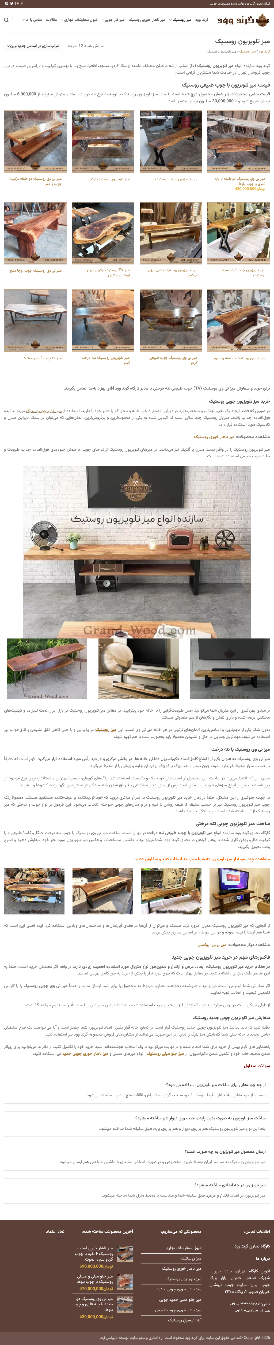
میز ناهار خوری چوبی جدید (85, 1054)
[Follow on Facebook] (22, 4)
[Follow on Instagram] (16, 4)
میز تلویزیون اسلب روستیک (176, 179)
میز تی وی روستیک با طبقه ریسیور (239, 358)
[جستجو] (6, 20)
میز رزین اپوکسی (211, 945)
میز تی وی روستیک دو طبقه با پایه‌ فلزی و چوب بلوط (239, 181)
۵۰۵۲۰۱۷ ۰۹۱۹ (246, 1311)
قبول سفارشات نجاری (81, 20)
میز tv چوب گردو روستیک (42, 358)
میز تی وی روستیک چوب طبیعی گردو (173, 360)
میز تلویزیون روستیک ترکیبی (108, 179)
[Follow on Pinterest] (6, 4)
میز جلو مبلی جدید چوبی (180, 1300)
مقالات (51, 20)
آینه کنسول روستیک (184, 1320)
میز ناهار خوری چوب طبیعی (178, 1310)
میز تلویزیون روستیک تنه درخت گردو (105, 360)
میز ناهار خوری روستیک (146, 20)
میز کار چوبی (115, 20)
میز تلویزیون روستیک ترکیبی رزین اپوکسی (172, 273)
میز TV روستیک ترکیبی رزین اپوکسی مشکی (108, 273)
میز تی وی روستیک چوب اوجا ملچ (36, 271)
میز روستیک (182, 20)
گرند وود (201, 20)
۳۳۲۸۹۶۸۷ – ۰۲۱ (245, 1304)
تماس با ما (33, 20)
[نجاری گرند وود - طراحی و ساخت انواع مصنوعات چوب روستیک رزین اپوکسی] (243, 20)
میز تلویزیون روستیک (44, 411)
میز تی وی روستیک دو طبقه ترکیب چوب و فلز (36, 181)
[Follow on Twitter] (11, 4)
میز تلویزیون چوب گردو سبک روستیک (243, 273)
